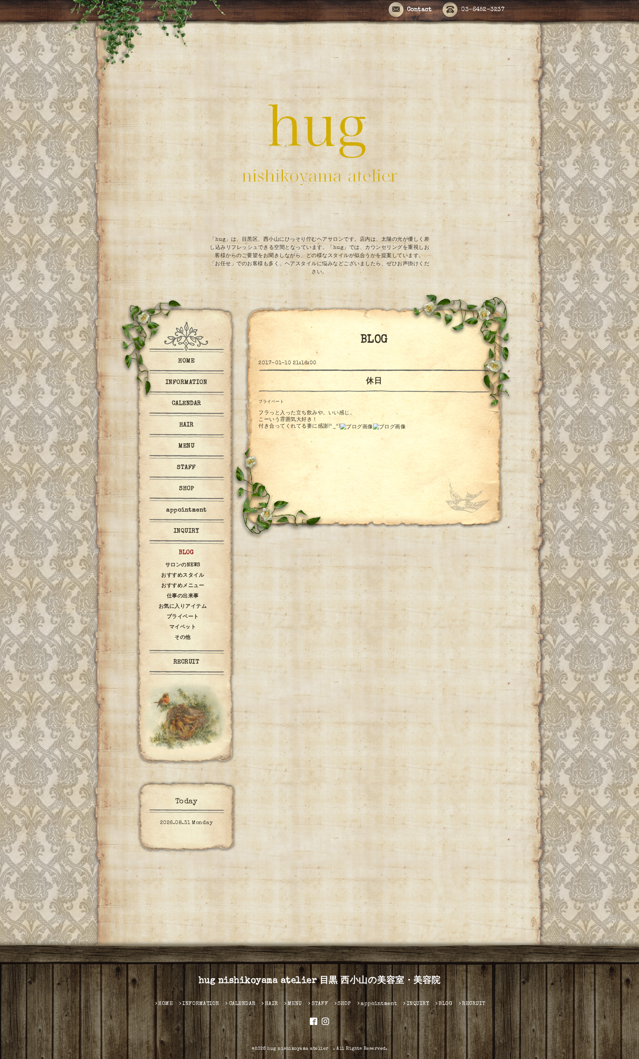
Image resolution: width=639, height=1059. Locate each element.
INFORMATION (186, 383)
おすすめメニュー (182, 585)
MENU (186, 446)
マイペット (182, 627)
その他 (183, 637)
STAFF (186, 468)
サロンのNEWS (182, 565)
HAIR (186, 425)
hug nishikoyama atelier (300, 1049)
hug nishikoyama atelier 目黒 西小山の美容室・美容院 (320, 981)
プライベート (271, 402)
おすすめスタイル (182, 575)
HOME (186, 361)
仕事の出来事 (183, 596)
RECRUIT (186, 662)
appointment (186, 510)
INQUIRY (186, 531)
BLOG (186, 553)
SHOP (186, 489)
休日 (374, 381)
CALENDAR (186, 404)
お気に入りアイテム (183, 606)
